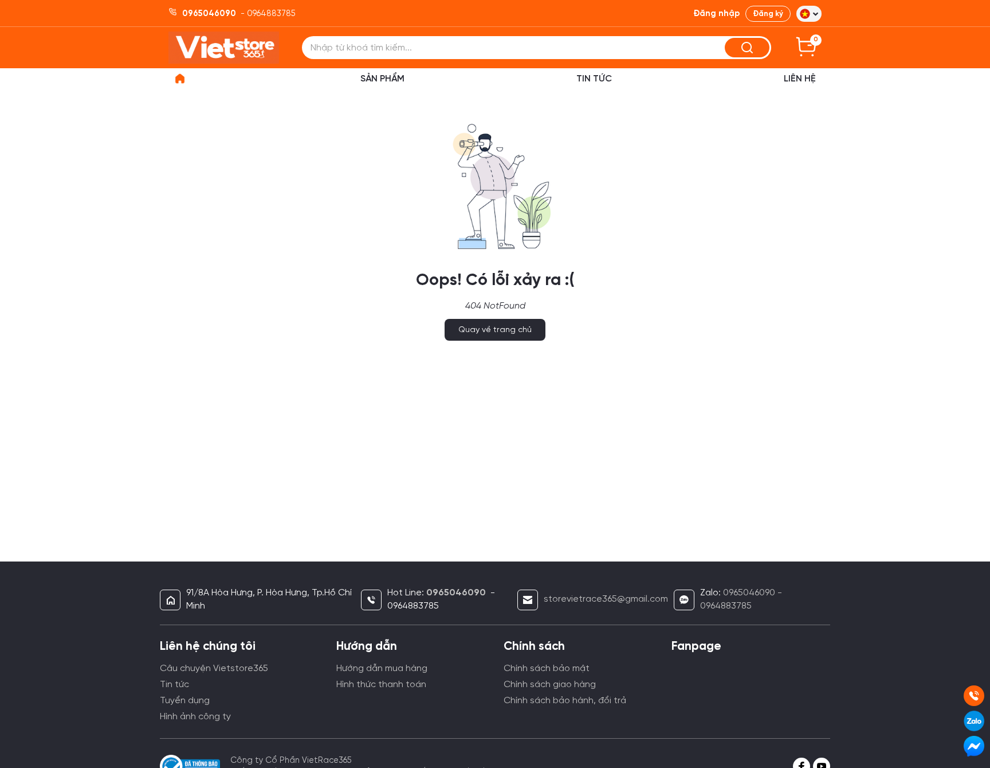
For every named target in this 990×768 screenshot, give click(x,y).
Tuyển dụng (185, 700)
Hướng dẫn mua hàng (381, 668)
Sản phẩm (382, 79)
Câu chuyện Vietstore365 (214, 668)
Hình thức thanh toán (381, 684)
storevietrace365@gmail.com (606, 599)
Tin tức (174, 684)
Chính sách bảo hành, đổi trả (565, 700)
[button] (809, 14)
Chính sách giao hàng (550, 684)
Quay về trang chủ (495, 330)
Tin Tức (594, 79)
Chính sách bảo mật (547, 668)
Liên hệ (800, 79)
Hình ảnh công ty (195, 717)
